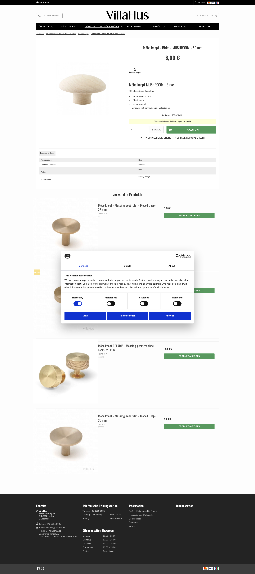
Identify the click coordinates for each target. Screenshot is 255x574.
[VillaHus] (127, 15)
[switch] (111, 303)
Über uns (133, 522)
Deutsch (201, 2)
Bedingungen (135, 519)
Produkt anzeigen (189, 215)
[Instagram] (42, 568)
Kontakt (132, 526)
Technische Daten (47, 153)
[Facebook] (38, 568)
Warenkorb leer (205, 16)
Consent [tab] (83, 266)
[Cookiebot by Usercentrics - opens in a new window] (178, 256)
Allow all (170, 315)
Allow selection (127, 315)
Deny (85, 315)
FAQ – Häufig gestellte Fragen (143, 511)
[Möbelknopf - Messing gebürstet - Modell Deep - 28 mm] (65, 230)
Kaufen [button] (193, 129)
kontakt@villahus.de (55, 527)
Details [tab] (127, 266)
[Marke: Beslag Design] (136, 72)
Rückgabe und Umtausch (141, 515)
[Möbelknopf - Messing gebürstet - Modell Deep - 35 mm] (65, 441)
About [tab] (172, 266)
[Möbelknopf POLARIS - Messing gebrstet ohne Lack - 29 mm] (65, 371)
